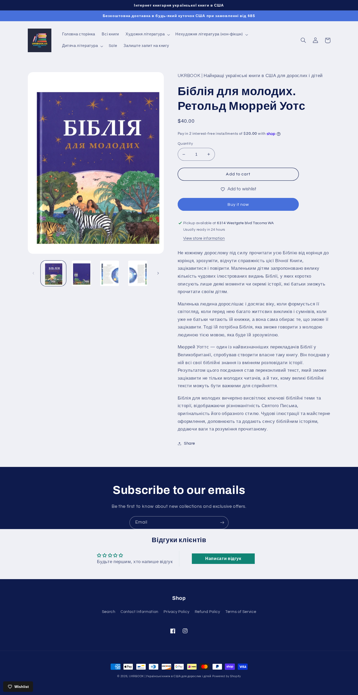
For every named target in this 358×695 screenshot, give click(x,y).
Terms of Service (240, 612)
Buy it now (238, 204)
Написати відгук (223, 559)
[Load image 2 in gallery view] (81, 273)
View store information (204, 238)
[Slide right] (158, 273)
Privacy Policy (176, 612)
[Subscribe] (222, 522)
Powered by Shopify (226, 676)
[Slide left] (33, 273)
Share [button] (189, 443)
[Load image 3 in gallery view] (109, 273)
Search (108, 612)
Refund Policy (207, 612)
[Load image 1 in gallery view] (53, 273)
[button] (147, 34)
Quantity (185, 144)
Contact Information (139, 612)
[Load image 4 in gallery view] (137, 273)
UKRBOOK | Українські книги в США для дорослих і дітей (170, 676)
